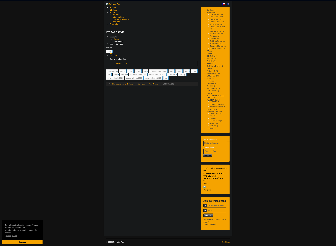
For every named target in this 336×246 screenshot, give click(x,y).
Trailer (138, 71)
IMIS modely (213, 71)
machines (173, 74)
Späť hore (226, 242)
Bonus (123, 71)
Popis (114, 55)
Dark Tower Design (215, 66)
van (166, 78)
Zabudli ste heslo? (210, 224)
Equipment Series (218, 46)
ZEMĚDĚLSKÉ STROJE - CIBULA (216, 97)
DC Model (212, 56)
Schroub (211, 58)
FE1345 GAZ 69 (122, 63)
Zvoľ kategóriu (208, 147)
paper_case (216, 113)
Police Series (216, 17)
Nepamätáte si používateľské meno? (214, 220)
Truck (130, 71)
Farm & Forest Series (217, 28)
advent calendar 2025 (153, 78)
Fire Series (216, 19)
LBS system (213, 76)
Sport (116, 74)
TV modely (212, 128)
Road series (216, 14)
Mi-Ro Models (213, 88)
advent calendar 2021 (138, 74)
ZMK (210, 68)
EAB (210, 63)
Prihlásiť (208, 215)
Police (179, 71)
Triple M (211, 53)
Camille (210, 93)
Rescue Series (217, 22)
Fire (109, 74)
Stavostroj (214, 101)
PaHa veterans (213, 73)
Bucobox (211, 10)
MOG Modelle (213, 91)
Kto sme (116, 14)
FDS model (212, 12)
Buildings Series (217, 41)
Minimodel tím (118, 17)
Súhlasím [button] (22, 242)
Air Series (214, 38)
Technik (211, 61)
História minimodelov (121, 19)
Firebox (210, 78)
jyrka (213, 116)
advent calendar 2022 (157, 74)
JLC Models (212, 81)
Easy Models (112, 71)
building (182, 74)
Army (109, 51)
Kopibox (211, 86)
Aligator (214, 123)
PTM (209, 51)
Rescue (124, 74)
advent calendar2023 (115, 78)
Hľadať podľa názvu (210, 139)
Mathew (214, 126)
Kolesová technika (217, 106)
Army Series (118, 41)
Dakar (194, 71)
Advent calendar (217, 48)
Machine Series (217, 31)
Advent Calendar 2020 (158, 71)
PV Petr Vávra (216, 121)
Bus (146, 71)
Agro (172, 71)
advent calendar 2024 (134, 78)
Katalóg (116, 39)
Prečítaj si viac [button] (11, 236)
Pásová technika (217, 104)
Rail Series (215, 36)
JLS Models (212, 109)
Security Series (216, 43)
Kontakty (116, 21)
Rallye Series (216, 33)
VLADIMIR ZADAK (213, 100)
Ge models (212, 83)
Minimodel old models (214, 111)
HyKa (213, 118)
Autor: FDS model (116, 44)
